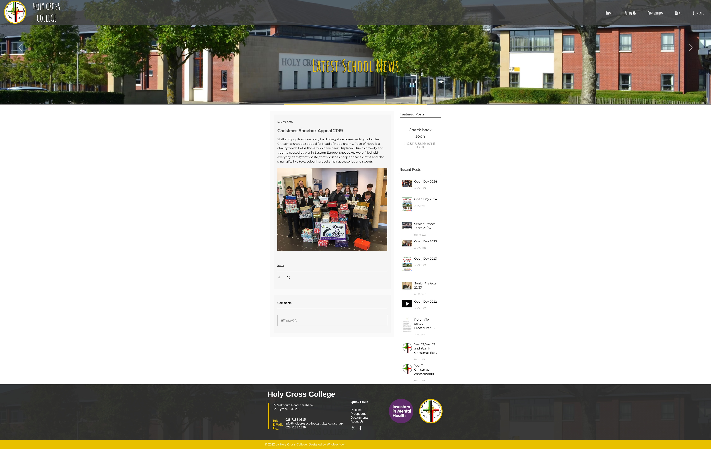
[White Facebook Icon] (360, 428)
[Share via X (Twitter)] (288, 277)
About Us (357, 421)
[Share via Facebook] (279, 277)
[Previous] (20, 48)
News (280, 265)
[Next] (690, 48)
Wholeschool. (336, 444)
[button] (630, 11)
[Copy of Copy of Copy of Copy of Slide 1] (355, 96)
